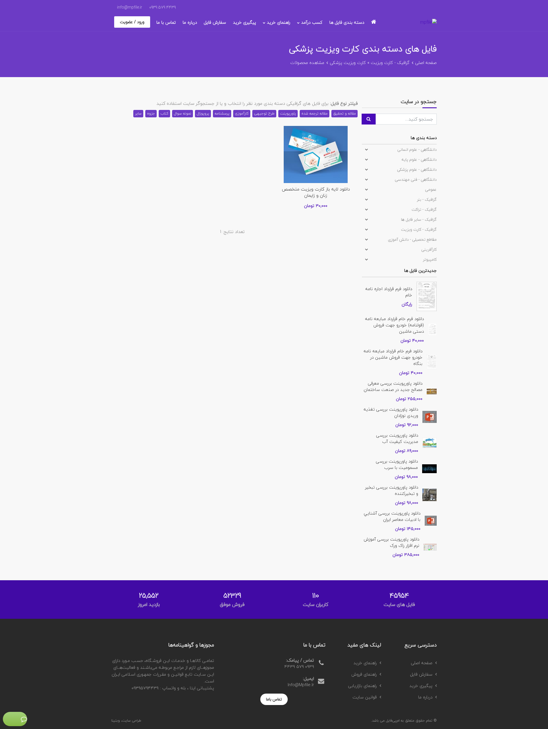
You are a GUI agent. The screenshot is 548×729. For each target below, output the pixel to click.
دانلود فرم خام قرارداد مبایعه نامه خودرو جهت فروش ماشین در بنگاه (393, 357)
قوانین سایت (364, 697)
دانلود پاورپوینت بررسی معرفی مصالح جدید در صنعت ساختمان (393, 386)
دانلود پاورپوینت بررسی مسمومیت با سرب (397, 464)
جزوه (151, 113)
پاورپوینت (288, 113)
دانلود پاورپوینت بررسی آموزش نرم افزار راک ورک (391, 542)
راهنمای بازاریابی (362, 685)
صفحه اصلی (426, 62)
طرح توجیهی (264, 113)
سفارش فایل (215, 22)
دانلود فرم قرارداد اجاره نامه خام (388, 292)
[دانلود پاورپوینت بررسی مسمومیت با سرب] (429, 468)
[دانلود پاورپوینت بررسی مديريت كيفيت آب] (429, 442)
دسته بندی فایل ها (346, 22)
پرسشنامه (222, 113)
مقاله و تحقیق (344, 113)
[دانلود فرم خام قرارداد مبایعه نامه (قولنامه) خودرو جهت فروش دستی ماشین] (432, 329)
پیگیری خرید (244, 22)
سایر (138, 113)
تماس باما (274, 699)
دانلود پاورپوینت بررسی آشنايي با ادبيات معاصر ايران (392, 516)
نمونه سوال (182, 113)
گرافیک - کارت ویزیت (390, 62)
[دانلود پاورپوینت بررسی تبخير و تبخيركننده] (429, 494)
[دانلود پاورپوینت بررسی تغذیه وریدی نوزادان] (429, 416)
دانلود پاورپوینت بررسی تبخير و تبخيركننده (391, 490)
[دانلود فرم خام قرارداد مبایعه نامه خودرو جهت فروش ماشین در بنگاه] (432, 361)
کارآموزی (242, 113)
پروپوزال (203, 113)
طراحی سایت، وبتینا (126, 720)
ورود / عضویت (132, 21)
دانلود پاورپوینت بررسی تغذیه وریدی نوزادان (391, 412)
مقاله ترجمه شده (314, 113)
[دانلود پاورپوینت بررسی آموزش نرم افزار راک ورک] (430, 547)
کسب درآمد (312, 22)
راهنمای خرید (278, 22)
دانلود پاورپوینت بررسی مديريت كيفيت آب (397, 438)
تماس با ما (166, 22)
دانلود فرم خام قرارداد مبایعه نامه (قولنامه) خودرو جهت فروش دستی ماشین (394, 325)
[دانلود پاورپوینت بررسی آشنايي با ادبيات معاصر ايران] (431, 520)
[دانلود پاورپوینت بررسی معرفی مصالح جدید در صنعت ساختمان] (432, 391)
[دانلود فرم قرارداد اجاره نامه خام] (426, 296)
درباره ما (190, 22)
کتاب (164, 113)
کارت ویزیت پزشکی (348, 62)
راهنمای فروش (364, 674)
